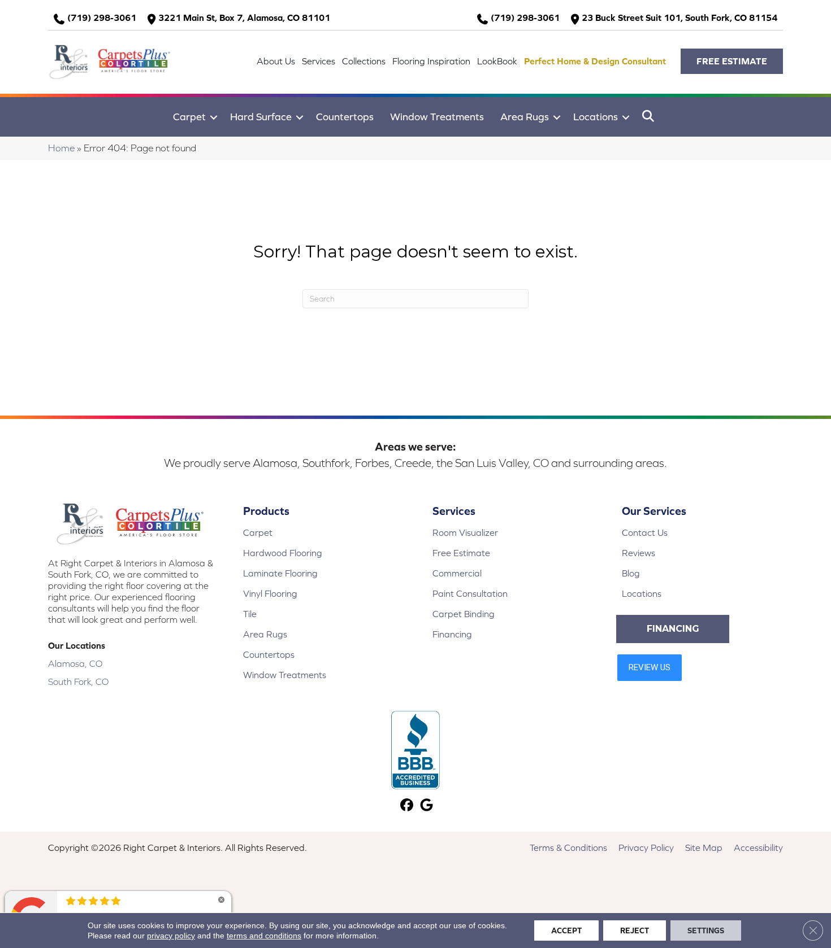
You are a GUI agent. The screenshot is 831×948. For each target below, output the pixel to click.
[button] (732, 61)
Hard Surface (261, 117)
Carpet (189, 117)
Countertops (345, 117)
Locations (595, 117)
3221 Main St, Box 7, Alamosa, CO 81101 (244, 17)
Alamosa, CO (75, 663)
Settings (705, 930)
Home (61, 148)
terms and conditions (264, 935)
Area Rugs (524, 117)
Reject (634, 930)
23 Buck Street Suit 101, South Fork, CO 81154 (679, 17)
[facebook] (407, 806)
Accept (566, 930)
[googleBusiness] (426, 806)
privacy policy (171, 935)
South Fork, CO (78, 681)
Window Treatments (437, 117)
